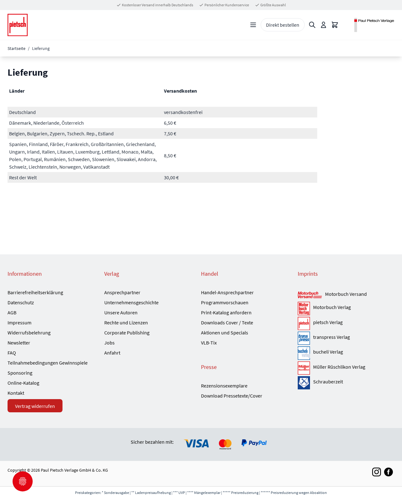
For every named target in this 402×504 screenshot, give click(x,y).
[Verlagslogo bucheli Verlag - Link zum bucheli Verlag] (304, 353)
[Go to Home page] (18, 25)
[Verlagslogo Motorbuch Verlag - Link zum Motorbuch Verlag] (304, 308)
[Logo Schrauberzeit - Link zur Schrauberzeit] (304, 382)
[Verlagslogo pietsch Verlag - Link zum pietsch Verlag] (304, 323)
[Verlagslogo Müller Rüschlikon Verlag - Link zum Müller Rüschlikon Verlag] (304, 368)
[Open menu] (253, 24)
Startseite (16, 48)
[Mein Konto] (323, 25)
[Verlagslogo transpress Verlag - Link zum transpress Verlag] (304, 338)
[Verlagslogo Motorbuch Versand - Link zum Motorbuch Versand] (310, 295)
